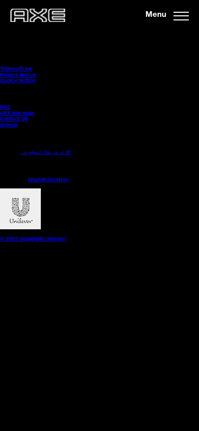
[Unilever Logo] (20, 228)
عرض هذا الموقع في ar (45, 152)
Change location (48, 180)
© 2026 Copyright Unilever (32, 239)
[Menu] (181, 15)
